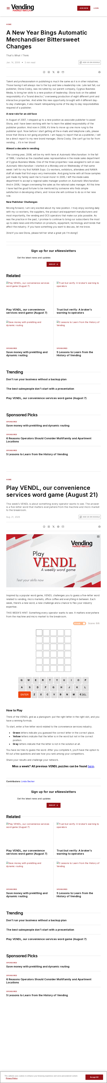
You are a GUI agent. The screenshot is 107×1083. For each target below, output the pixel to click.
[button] (8, 8)
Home (8, 24)
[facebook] (44, 72)
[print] (99, 72)
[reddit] (58, 72)
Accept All (94, 1077)
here (91, 771)
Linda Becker (28, 786)
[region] (53, 1077)
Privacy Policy (11, 1078)
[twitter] (53, 72)
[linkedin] (48, 72)
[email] (63, 72)
